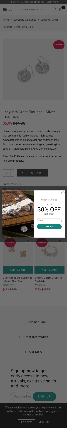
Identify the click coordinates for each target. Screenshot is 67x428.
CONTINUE (49, 226)
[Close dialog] (62, 192)
